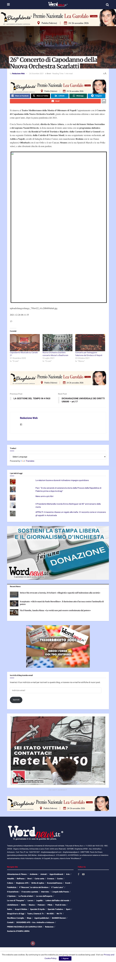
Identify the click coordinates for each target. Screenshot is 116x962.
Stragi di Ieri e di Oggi (15, 913)
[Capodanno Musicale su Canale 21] (25, 342)
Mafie (23, 905)
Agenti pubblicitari (41, 918)
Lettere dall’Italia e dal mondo (57, 900)
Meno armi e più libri (44, 496)
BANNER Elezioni (59, 918)
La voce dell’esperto (44, 896)
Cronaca (50, 878)
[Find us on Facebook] (78, 874)
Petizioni (41, 905)
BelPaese (20, 878)
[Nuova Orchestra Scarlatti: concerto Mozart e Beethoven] (57, 342)
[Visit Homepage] (58, 4)
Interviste (45, 891)
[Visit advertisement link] (58, 17)
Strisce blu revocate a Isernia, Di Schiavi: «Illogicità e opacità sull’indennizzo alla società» (60, 593)
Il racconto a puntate (30, 891)
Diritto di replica (37, 883)
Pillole (50, 905)
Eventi (67, 883)
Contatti (10, 922)
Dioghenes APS (22, 883)
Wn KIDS (50, 913)
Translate (30, 461)
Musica (32, 905)
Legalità (39, 900)
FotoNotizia (11, 887)
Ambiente (33, 874)
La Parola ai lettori (26, 896)
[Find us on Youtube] (83, 874)
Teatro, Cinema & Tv (35, 913)
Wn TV (59, 913)
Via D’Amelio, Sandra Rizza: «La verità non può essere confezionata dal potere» (55, 610)
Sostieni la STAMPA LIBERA (18, 931)
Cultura (10, 883)
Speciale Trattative (55, 909)
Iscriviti (16, 699)
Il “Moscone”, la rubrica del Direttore (33, 887)
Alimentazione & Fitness (17, 874)
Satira (9, 909)
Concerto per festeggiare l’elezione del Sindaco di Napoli (88, 354)
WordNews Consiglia (15, 918)
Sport (68, 909)
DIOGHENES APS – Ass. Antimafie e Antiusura (35, 922)
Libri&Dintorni (12, 905)
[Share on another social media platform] (104, 101)
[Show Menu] (8, 4)
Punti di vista (60, 905)
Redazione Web (18, 73)
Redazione (49, 926)
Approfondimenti (56, 874)
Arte (68, 874)
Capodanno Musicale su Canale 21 (24, 354)
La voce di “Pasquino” (16, 900)
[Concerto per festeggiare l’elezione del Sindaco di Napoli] (90, 342)
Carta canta (39, 878)
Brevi (49, 73)
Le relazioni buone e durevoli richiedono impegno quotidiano (62, 480)
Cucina (60, 878)
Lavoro (30, 900)
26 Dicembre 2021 (36, 73)
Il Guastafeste (13, 891)
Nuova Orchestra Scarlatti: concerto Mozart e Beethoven (55, 354)
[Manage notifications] (33, 943)
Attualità (10, 878)
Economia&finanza (54, 883)
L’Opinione (11, 896)
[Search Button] (107, 4)
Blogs (29, 918)
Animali (43, 874)
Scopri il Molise (21, 909)
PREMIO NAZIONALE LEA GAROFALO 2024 (24, 926)
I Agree (65, 958)
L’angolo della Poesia (60, 891)
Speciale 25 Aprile (37, 909)
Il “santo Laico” (57, 887)
